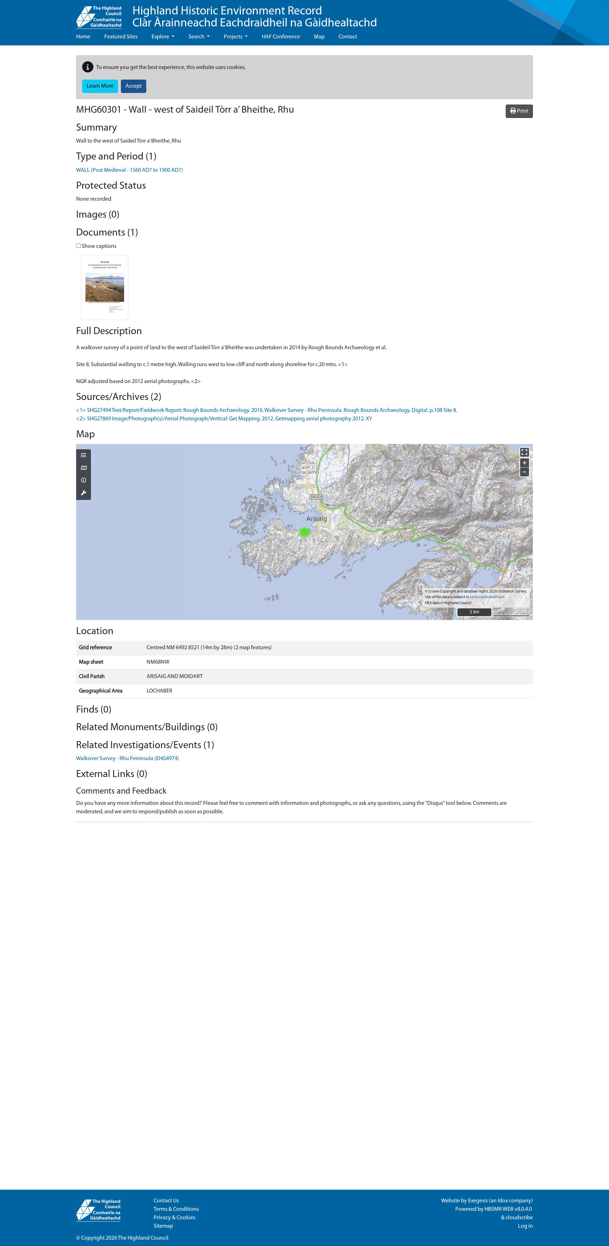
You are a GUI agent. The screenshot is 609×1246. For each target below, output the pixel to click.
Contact (348, 37)
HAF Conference (281, 37)
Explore (161, 37)
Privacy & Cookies (174, 1218)
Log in (525, 1226)
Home (83, 37)
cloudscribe (519, 1218)
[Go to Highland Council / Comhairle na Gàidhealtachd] (98, 14)
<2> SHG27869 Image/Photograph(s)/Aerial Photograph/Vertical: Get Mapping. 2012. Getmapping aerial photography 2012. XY (224, 419)
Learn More (100, 86)
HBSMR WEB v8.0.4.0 (509, 1209)
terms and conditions (487, 597)
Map (319, 37)
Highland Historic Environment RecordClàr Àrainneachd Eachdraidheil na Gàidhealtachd (255, 17)
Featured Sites (120, 37)
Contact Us (166, 1201)
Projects (234, 37)
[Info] (83, 481)
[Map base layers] (83, 468)
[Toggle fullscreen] (524, 452)
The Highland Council (143, 1238)
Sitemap (163, 1226)
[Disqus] (304, 916)
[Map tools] (83, 493)
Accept (133, 86)
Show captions (98, 246)
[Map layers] (83, 456)
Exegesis (478, 1201)
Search (197, 37)
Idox (503, 1201)
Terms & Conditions (176, 1209)
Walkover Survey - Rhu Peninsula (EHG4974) (127, 759)
